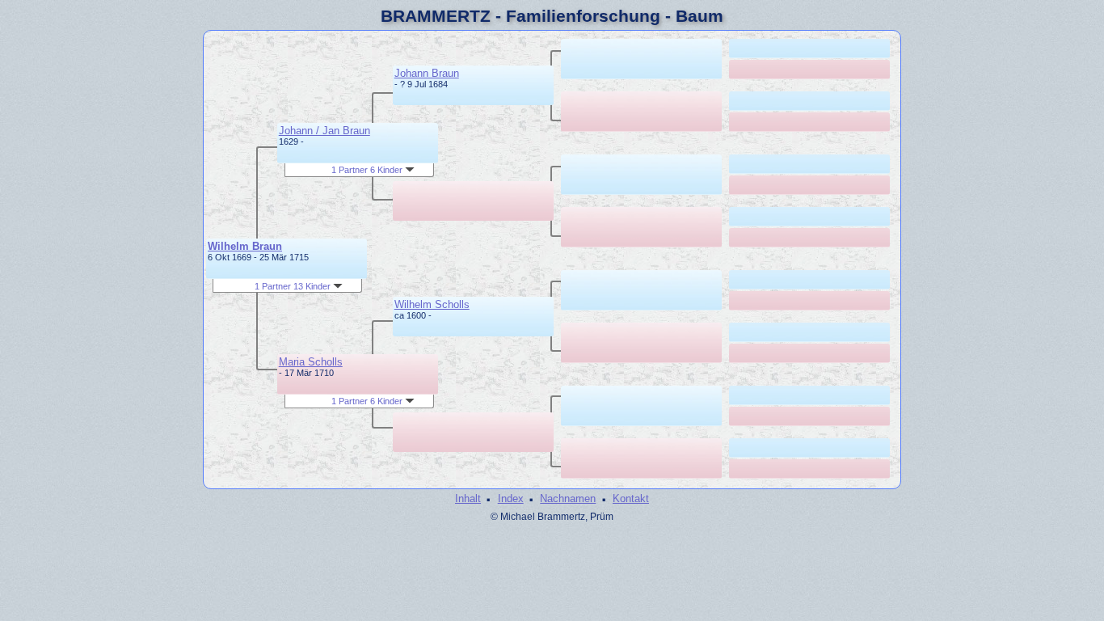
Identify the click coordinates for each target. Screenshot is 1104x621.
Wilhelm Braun (245, 246)
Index (511, 498)
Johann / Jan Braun (324, 131)
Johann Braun (426, 73)
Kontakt (631, 498)
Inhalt (468, 498)
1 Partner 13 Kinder (294, 286)
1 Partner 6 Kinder (368, 170)
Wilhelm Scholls (432, 304)
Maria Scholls (311, 362)
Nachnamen (568, 498)
